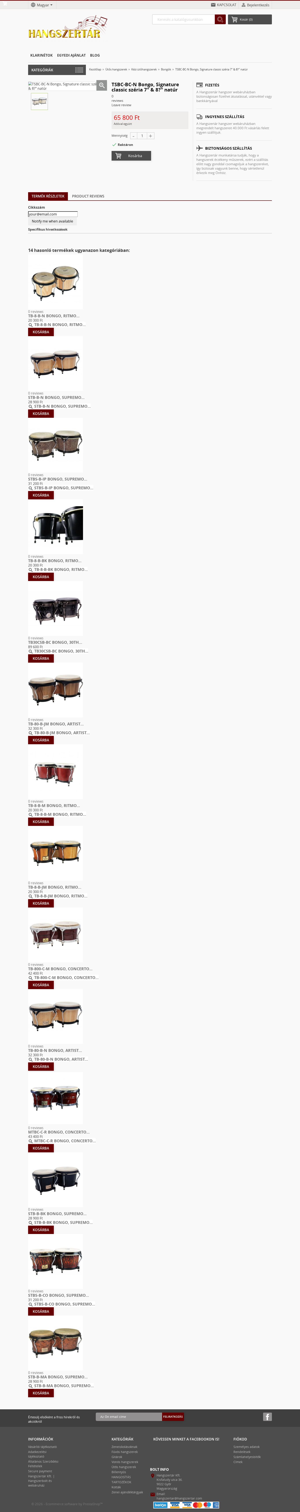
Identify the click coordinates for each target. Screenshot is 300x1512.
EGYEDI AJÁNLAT (71, 55)
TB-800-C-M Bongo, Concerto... (60, 968)
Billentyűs (119, 1472)
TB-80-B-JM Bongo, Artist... (56, 723)
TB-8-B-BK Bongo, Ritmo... (54, 560)
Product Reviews (88, 196)
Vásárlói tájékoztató (42, 1447)
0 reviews (35, 311)
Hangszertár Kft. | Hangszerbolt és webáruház (41, 1480)
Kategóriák (42, 70)
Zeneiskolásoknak (124, 1447)
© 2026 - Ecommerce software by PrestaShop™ (67, 1504)
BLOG (95, 55)
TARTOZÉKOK (121, 1482)
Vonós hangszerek (125, 1462)
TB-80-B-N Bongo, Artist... (55, 1050)
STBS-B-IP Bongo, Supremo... (57, 479)
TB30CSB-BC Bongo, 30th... (55, 642)
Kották (116, 1487)
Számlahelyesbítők (247, 1457)
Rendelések (241, 1452)
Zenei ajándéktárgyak (127, 1492)
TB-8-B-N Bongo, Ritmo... (54, 315)
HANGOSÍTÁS (121, 1477)
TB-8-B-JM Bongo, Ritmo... (54, 887)
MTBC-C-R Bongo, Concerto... (59, 1132)
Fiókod (240, 1439)
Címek (237, 1462)
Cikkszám (36, 207)
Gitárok (117, 1457)
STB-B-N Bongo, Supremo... (56, 397)
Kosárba (135, 155)
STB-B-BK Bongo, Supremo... (57, 1213)
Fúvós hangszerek (125, 1452)
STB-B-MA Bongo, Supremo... (58, 1376)
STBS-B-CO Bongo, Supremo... (58, 1295)
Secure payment (40, 1471)
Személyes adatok (246, 1447)
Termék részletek (48, 196)
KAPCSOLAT (226, 4)
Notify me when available (52, 221)
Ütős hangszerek (124, 1467)
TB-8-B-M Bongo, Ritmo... (54, 805)
